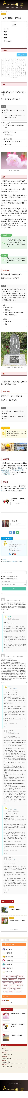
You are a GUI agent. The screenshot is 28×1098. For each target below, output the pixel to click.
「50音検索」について (7, 1050)
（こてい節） (18, 470)
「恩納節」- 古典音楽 (15, 909)
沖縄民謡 (18, 988)
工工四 (6, 29)
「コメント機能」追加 (7, 1066)
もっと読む (15, 929)
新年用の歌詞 (8, 41)
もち (13, 618)
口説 (5, 979)
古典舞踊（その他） (8, 982)
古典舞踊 (21, 979)
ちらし (5, 976)
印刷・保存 (21, 55)
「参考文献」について (7, 1054)
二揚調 (20, 976)
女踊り (12, 985)
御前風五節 (9, 561)
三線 (13, 561)
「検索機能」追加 (6, 1062)
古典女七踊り (12, 979)
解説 (5, 35)
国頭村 (16, 561)
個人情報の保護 (17, 1083)
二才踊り (13, 976)
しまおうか (14, 688)
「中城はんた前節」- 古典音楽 (17, 920)
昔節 (12, 988)
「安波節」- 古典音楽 (16, 1035)
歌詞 (5, 32)
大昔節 (5, 985)
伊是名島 (20, 561)
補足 (5, 38)
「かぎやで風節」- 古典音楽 (18, 1013)
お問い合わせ (10, 1083)
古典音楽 (4, 559)
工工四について (14, 77)
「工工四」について (6, 1058)
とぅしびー (21, 201)
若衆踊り (18, 991)
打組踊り (5, 988)
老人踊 (11, 991)
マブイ (13, 732)
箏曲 (5, 991)
